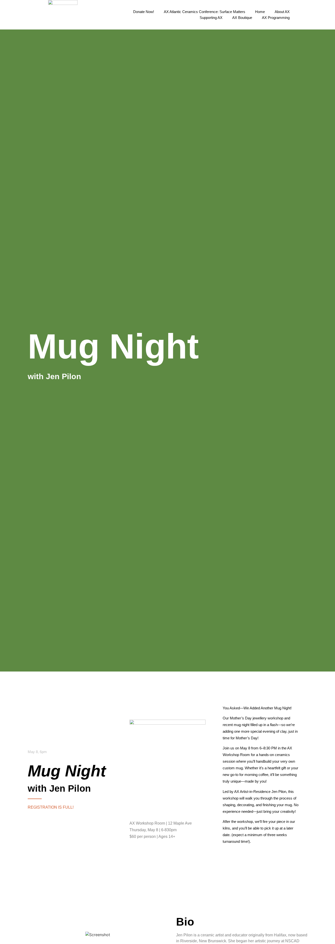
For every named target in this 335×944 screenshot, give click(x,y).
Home (260, 12)
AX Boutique (242, 17)
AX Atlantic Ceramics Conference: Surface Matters (204, 12)
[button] (302, 15)
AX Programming (276, 17)
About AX (282, 12)
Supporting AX (211, 17)
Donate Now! (143, 12)
